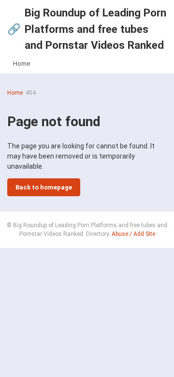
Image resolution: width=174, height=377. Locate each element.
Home (21, 63)
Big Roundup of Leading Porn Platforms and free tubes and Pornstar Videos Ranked (86, 28)
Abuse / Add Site (133, 234)
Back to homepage (43, 187)
